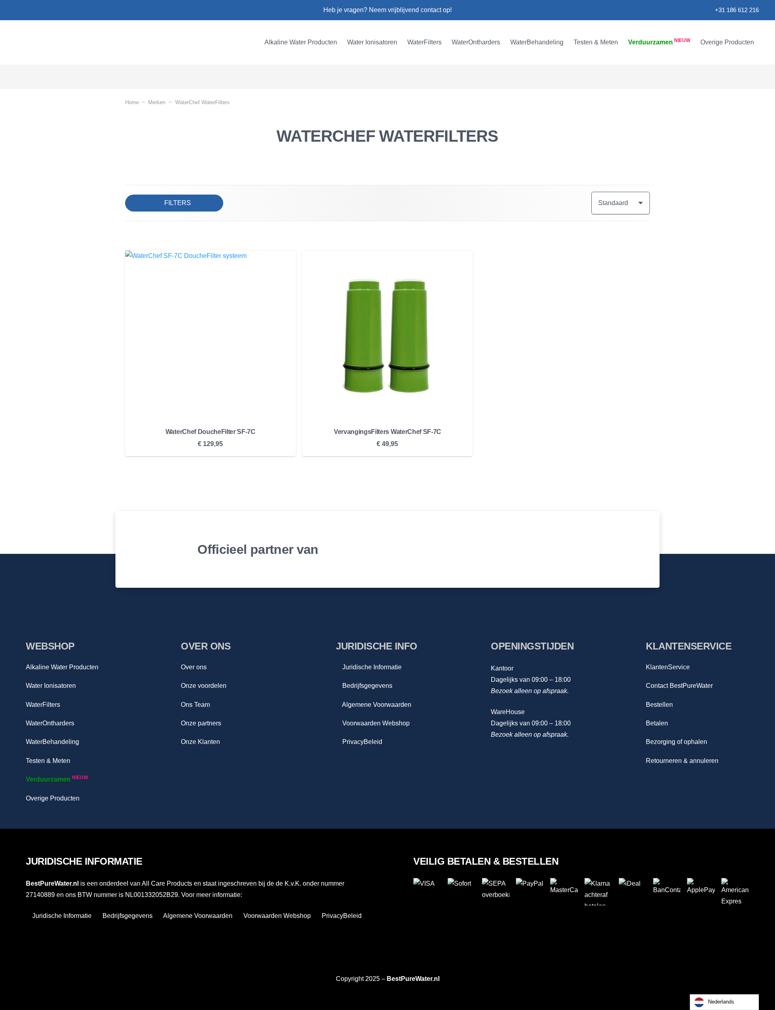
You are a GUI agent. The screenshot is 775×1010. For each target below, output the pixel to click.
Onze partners (201, 723)
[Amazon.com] (581, 549)
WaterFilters (43, 704)
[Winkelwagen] (747, 77)
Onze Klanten (200, 741)
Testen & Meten (48, 760)
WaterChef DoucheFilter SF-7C (210, 431)
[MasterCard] (564, 892)
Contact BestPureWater (679, 685)
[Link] (19, 10)
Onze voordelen (203, 685)
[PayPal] (530, 892)
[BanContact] (667, 892)
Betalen (657, 723)
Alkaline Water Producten (62, 667)
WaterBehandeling (52, 741)
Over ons (194, 667)
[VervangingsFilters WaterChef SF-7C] (387, 335)
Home (132, 102)
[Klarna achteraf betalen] (598, 892)
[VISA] (427, 892)
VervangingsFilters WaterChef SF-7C (387, 431)
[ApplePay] (701, 892)
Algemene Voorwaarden (376, 704)
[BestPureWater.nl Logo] (92, 42)
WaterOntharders (50, 723)
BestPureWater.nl (413, 978)
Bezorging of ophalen (676, 741)
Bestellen (659, 704)
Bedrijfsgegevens (366, 685)
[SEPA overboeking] (496, 892)
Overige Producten (53, 798)
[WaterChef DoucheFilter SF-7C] (210, 335)
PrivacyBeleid (361, 741)
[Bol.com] (452, 549)
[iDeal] (633, 892)
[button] (341, 42)
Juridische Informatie (371, 667)
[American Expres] (735, 892)
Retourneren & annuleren (682, 760)
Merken (156, 102)
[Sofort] (461, 892)
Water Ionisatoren (51, 685)
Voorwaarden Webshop (375, 723)
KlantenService (668, 667)
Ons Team (195, 704)
